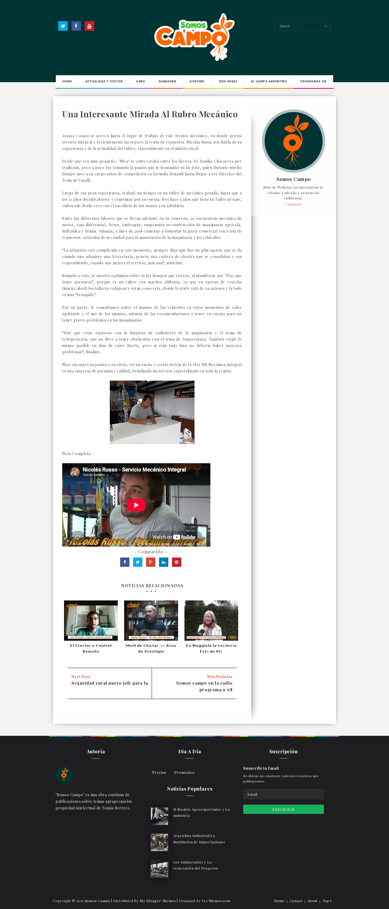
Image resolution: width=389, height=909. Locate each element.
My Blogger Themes (158, 900)
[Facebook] (76, 26)
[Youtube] (89, 26)
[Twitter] (63, 26)
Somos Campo (294, 179)
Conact (296, 900)
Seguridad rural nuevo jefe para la (109, 683)
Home (67, 81)
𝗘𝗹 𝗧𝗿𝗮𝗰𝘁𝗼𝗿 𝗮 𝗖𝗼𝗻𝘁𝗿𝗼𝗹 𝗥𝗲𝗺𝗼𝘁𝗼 (91, 648)
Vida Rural (228, 81)
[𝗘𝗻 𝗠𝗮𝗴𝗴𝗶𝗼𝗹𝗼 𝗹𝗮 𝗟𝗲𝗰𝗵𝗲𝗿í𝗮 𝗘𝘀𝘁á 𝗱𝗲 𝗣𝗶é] (211, 621)
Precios (159, 772)
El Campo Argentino (269, 81)
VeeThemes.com (216, 900)
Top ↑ (327, 900)
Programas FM (313, 81)
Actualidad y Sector (104, 81)
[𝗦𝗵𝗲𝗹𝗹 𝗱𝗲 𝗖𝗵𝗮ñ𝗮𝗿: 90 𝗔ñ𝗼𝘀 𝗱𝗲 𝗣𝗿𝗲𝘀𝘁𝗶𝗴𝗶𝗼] (151, 621)
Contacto (293, 204)
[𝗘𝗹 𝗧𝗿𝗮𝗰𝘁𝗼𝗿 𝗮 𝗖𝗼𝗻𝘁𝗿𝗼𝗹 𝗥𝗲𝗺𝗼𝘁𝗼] (91, 621)
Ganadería (168, 81)
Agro (140, 81)
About (312, 900)
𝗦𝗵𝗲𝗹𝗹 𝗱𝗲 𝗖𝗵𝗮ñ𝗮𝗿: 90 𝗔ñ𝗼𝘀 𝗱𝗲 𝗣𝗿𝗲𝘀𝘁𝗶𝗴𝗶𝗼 (151, 648)
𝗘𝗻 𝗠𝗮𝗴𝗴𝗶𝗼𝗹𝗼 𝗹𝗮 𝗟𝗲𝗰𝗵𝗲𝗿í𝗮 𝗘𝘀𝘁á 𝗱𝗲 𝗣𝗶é (211, 648)
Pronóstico (184, 772)
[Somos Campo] (64, 774)
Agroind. (197, 81)
